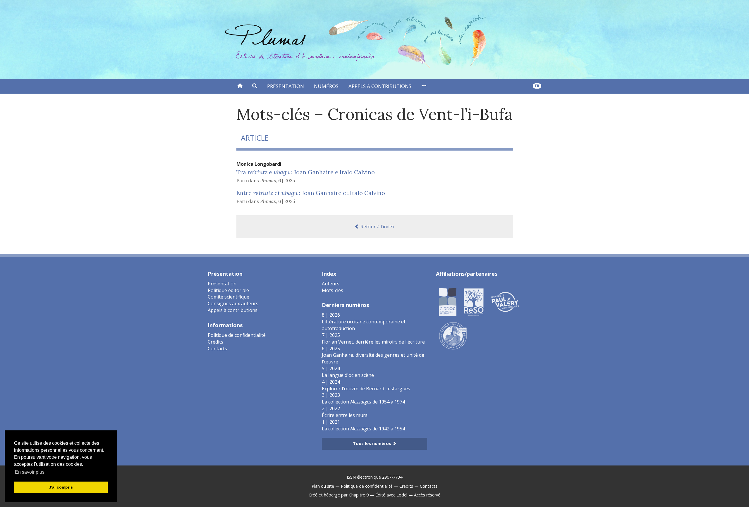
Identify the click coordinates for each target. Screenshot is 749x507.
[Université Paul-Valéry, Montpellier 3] (505, 301)
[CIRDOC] (447, 301)
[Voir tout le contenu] (424, 86)
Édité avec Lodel (391, 495)
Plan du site (323, 486)
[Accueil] (240, 86)
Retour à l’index (376, 226)
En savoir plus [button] (29, 472)
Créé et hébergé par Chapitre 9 (339, 495)
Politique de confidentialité (237, 335)
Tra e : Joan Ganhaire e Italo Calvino (305, 172)
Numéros (326, 86)
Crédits (215, 342)
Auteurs (330, 283)
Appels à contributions (379, 86)
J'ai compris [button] (61, 487)
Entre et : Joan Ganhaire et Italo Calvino (310, 192)
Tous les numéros (372, 443)
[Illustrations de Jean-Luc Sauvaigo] (453, 335)
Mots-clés (332, 290)
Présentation (285, 86)
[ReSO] (473, 301)
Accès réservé (427, 495)
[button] (255, 86)
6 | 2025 (286, 180)
